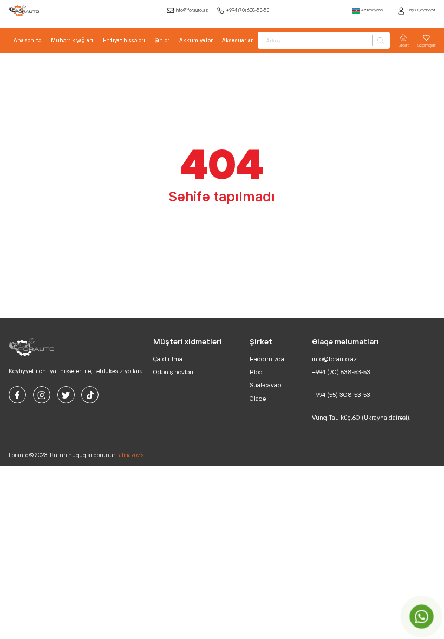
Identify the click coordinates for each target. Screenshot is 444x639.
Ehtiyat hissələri (124, 40)
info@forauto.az (192, 10)
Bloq (256, 372)
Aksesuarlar (237, 40)
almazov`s (131, 455)
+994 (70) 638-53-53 (247, 10)
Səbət (404, 45)
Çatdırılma (167, 359)
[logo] (24, 10)
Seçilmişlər (426, 45)
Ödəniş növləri (173, 372)
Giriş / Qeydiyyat (420, 9)
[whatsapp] (421, 616)
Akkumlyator (196, 40)
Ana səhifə (27, 40)
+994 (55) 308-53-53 (341, 395)
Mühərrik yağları (72, 40)
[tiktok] (90, 394)
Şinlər (162, 40)
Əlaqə (258, 398)
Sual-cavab (265, 385)
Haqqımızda (267, 359)
